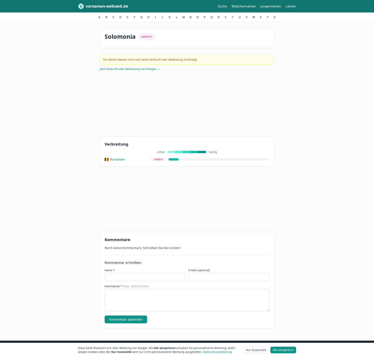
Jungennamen (270, 6)
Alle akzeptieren (283, 350)
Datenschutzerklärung (217, 352)
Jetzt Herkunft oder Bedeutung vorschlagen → (130, 69)
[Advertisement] (187, 104)
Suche (222, 6)
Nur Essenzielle (256, 350)
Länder (291, 6)
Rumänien (117, 159)
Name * (110, 270)
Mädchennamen (244, 6)
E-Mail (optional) (199, 270)
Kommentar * (127, 286)
